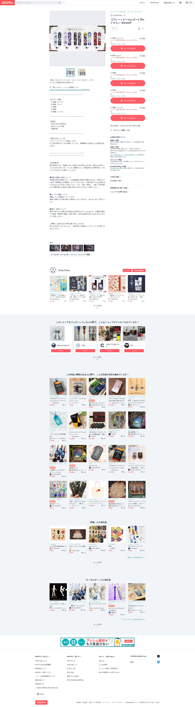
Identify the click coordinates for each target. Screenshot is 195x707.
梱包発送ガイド (40, 680)
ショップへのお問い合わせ (118, 192)
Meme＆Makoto (63, 345)
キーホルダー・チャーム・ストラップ (130, 11)
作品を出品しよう (169, 2)
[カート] (124, 15)
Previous (51, 38)
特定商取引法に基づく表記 (118, 188)
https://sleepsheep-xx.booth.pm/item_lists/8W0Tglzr (70, 90)
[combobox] (39, 2)
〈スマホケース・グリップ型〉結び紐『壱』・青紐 (136, 296)
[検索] (59, 2)
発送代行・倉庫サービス (43, 672)
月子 (131, 345)
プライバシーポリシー (118, 702)
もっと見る (97, 357)
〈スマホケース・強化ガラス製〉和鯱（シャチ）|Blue (77, 296)
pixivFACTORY (114, 168)
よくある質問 (103, 664)
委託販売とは (39, 684)
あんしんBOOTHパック (116, 154)
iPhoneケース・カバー (114, 293)
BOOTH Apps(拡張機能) (43, 664)
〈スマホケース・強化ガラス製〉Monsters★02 (97, 296)
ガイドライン (106, 702)
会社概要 (78, 702)
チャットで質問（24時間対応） (109, 668)
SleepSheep (64, 270)
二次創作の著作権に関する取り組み (46, 688)
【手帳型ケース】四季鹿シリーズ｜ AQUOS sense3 (58, 296)
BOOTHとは (154, 2)
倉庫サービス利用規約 (95, 702)
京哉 (83, 345)
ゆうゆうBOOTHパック (130, 154)
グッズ (112, 11)
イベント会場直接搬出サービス (45, 676)
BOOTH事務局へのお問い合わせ (109, 672)
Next (103, 38)
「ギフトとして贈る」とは (120, 130)
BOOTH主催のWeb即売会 (75, 680)
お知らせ (101, 661)
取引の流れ (115, 177)
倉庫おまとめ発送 (72, 676)
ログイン (142, 2)
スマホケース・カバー (56, 293)
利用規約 (84, 702)
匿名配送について (41, 668)
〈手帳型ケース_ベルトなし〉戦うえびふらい (116, 296)
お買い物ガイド (72, 664)
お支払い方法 (116, 181)
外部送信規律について (132, 702)
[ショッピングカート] (180, 2)
